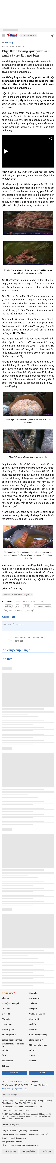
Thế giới (33, 1008)
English (5, 1050)
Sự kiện (42, 1073)
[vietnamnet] (12, 37)
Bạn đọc (33, 1029)
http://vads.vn (16, 1141)
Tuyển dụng (46, 1151)
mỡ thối (26, 606)
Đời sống (9, 43)
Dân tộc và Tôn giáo (11, 1003)
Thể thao (33, 1003)
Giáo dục (6, 1008)
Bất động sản (8, 1029)
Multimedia (7, 1061)
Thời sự (5, 998)
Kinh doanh (34, 998)
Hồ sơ (32, 1050)
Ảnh (4, 1055)
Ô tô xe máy (7, 1024)
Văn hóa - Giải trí (37, 1014)
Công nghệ (34, 1019)
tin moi (19, 611)
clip (41, 601)
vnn (17, 606)
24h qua (5, 1066)
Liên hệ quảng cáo (11, 1125)
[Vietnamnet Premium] (8, 994)
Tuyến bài (14, 1073)
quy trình (8, 611)
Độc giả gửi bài (28, 1151)
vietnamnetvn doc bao (42, 606)
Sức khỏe (6, 1019)
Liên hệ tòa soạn (10, 1095)
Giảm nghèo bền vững (12, 1040)
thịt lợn (32, 601)
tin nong (30, 611)
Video (32, 1055)
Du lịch (32, 1024)
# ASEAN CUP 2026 (28, 35)
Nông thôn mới (36, 1040)
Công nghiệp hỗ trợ (38, 1035)
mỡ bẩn (8, 606)
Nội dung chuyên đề (38, 1045)
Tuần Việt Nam (9, 1035)
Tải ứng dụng (10, 1151)
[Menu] (3, 35)
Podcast (32, 1061)
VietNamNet (20, 601)
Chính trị (33, 993)
